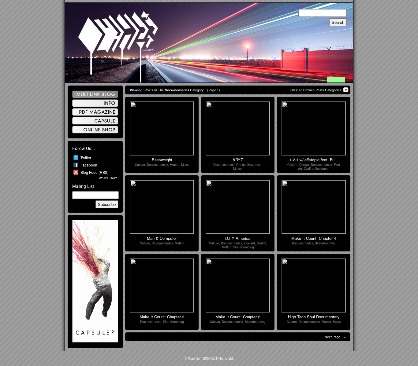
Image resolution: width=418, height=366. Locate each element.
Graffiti (240, 165)
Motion (174, 165)
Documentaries (157, 165)
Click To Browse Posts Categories (315, 89)
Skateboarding (243, 247)
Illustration (254, 165)
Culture (140, 165)
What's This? (108, 178)
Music (185, 165)
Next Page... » (335, 336)
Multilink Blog (95, 94)
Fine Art (249, 243)
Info (95, 103)
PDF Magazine (95, 112)
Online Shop (95, 130)
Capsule (95, 121)
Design (304, 165)
